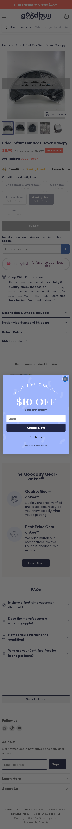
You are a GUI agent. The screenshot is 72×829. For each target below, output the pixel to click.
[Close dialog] (65, 379)
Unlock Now (36, 428)
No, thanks (36, 437)
